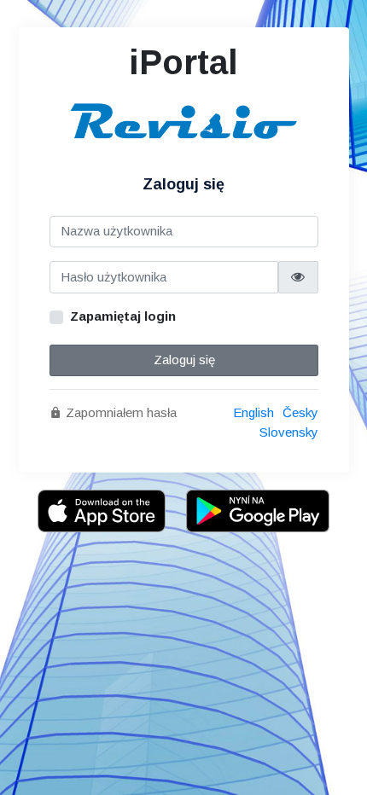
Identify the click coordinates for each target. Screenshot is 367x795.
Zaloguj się (183, 359)
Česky (300, 412)
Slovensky (288, 432)
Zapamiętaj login (123, 316)
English (253, 412)
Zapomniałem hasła (119, 412)
